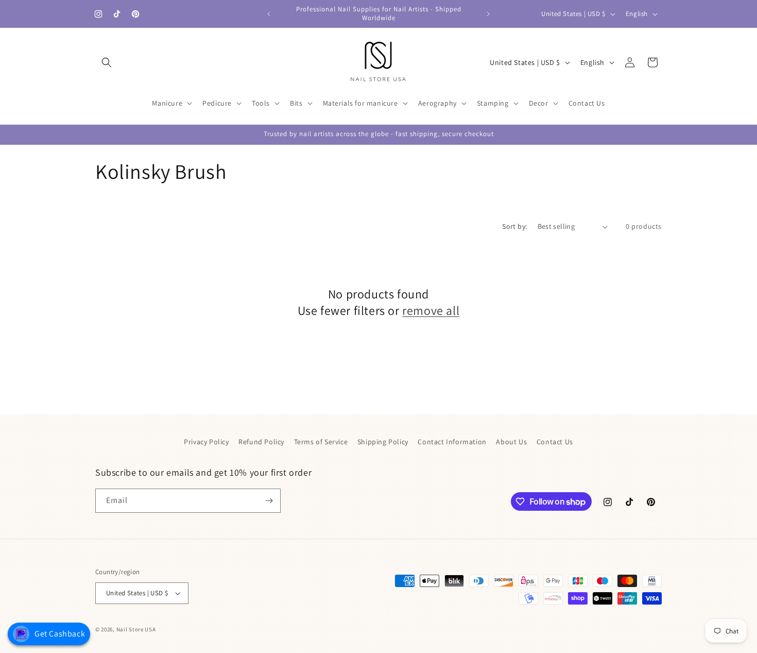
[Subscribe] (268, 501)
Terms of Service (321, 441)
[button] (106, 62)
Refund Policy (261, 441)
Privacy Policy (206, 441)
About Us (511, 441)
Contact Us (555, 441)
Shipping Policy (382, 441)
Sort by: (514, 226)
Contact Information (452, 441)
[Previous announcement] (268, 14)
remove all (430, 311)
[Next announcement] (488, 14)
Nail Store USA (136, 629)
